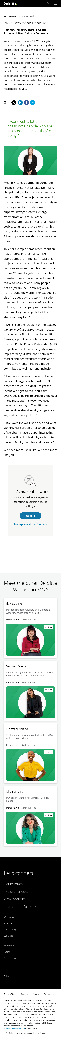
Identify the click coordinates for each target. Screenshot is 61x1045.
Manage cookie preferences (30, 524)
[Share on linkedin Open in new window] (20, 102)
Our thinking (10, 929)
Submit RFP (9, 935)
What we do (9, 923)
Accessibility (49, 994)
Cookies (24, 994)
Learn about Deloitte (20, 906)
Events (7, 951)
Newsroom (9, 945)
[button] (48, 3)
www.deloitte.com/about (14, 1028)
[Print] (5, 102)
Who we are (9, 917)
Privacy (36, 994)
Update (30, 515)
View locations (15, 899)
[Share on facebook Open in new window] (26, 102)
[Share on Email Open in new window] (32, 102)
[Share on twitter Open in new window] (13, 102)
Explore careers (16, 891)
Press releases (11, 958)
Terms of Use (9, 994)
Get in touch (13, 883)
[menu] (55, 4)
